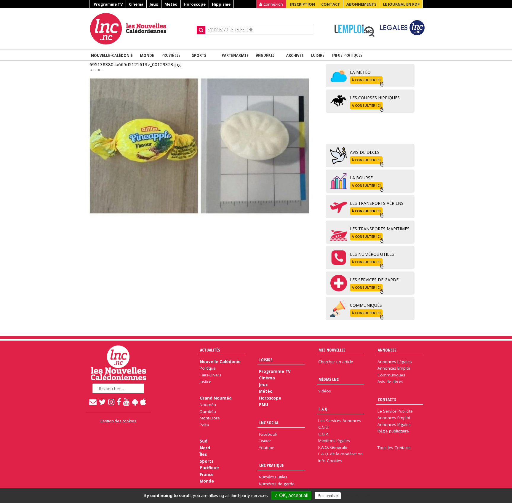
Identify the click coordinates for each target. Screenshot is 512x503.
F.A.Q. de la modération (340, 453)
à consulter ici (366, 80)
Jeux (154, 4)
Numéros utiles (273, 477)
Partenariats (235, 55)
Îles (203, 454)
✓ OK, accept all (291, 495)
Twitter (265, 440)
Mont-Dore (210, 418)
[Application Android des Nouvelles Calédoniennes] (135, 402)
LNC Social (269, 422)
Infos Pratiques (347, 55)
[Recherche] (201, 30)
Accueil (96, 70)
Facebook (268, 434)
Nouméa (208, 404)
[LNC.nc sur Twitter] (102, 402)
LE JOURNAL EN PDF (401, 4)
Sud (203, 441)
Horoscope (195, 4)
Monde (147, 55)
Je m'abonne (379, 16)
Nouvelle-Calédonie (112, 55)
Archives (295, 55)
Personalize (328, 496)
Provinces (170, 55)
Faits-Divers (210, 375)
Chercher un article (335, 361)
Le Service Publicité (395, 411)
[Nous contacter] (93, 402)
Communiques (391, 375)
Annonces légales (394, 424)
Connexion (273, 4)
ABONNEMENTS (361, 4)
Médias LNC (329, 379)
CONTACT (330, 4)
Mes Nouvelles (332, 350)
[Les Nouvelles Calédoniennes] (141, 28)
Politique (208, 368)
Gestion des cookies (118, 421)
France (207, 474)
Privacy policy (358, 495)
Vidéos (324, 391)
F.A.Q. (324, 409)
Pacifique (209, 467)
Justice (205, 381)
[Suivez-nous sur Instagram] (111, 402)
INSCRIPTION (302, 4)
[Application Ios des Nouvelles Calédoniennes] (143, 402)
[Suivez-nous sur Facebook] (119, 402)
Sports (199, 55)
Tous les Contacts (394, 447)
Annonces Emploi (393, 368)
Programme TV (108, 4)
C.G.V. (323, 434)
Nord (205, 448)
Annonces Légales (394, 361)
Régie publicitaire (393, 431)
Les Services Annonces (339, 420)
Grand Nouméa (216, 398)
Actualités (210, 350)
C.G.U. (323, 427)
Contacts (387, 399)
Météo (170, 4)
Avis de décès (390, 381)
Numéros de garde (277, 483)
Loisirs (317, 55)
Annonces (265, 55)
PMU (263, 404)
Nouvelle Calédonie (220, 361)
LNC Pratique (271, 465)
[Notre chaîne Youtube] (126, 402)
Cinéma (136, 4)
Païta (204, 424)
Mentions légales (334, 440)
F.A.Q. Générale (332, 447)
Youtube (266, 447)
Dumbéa (208, 411)
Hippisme (221, 4)
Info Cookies (330, 460)
